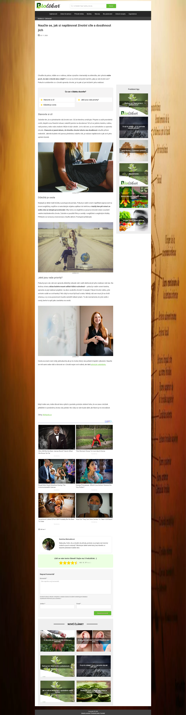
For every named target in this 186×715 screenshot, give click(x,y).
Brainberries (57, 455)
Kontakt (103, 713)
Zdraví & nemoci (65, 14)
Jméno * (42, 603)
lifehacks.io (47, 415)
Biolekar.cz (41, 18)
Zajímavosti (53, 14)
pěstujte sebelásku (98, 364)
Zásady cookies (85, 713)
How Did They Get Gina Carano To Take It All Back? (94, 519)
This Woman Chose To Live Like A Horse (90, 451)
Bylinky (89, 14)
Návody (97, 14)
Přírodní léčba (79, 14)
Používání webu (95, 713)
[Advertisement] (75, 54)
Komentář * (43, 578)
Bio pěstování (107, 14)
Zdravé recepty (120, 14)
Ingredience (133, 14)
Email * (79, 603)
